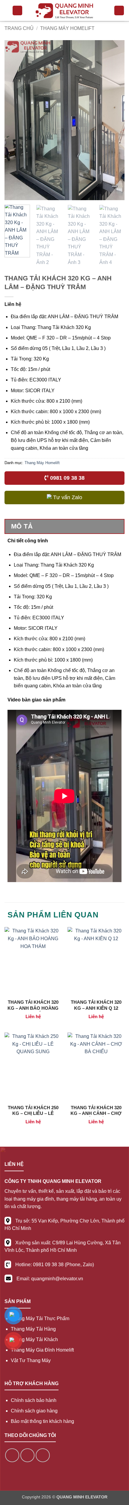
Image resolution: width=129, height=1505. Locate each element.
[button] (17, 11)
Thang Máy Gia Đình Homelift (42, 1349)
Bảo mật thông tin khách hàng (42, 1421)
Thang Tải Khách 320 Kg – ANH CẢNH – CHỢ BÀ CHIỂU (96, 1113)
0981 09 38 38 (67, 478)
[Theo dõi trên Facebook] (12, 1455)
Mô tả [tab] (22, 526)
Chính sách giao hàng (34, 1410)
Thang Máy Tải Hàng (33, 1329)
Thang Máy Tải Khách (34, 1339)
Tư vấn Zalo (67, 497)
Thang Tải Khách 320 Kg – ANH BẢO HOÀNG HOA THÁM (33, 1008)
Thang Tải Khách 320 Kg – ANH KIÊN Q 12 (96, 1005)
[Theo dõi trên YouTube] (43, 1455)
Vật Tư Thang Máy (31, 1360)
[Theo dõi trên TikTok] (27, 1455)
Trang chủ (19, 28)
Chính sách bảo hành (33, 1400)
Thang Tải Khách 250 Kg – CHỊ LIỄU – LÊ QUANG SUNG (33, 1113)
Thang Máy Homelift (67, 28)
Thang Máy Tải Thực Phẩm (40, 1318)
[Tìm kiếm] (119, 11)
